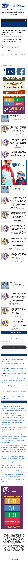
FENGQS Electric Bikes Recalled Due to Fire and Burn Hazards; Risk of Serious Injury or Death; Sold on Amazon (18, 256)
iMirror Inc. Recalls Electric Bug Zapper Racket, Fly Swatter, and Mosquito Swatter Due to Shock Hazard (13, 429)
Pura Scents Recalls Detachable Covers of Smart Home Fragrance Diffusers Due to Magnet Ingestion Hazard (18, 153)
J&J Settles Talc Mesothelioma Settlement (18, 116)
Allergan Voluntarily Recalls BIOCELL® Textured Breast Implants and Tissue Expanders (13, 380)
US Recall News (14, 6)
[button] (22, 20)
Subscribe (14, 347)
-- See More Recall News (7, 485)
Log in (16, 559)
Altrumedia (16, 558)
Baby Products (14, 54)
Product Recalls (11, 55)
